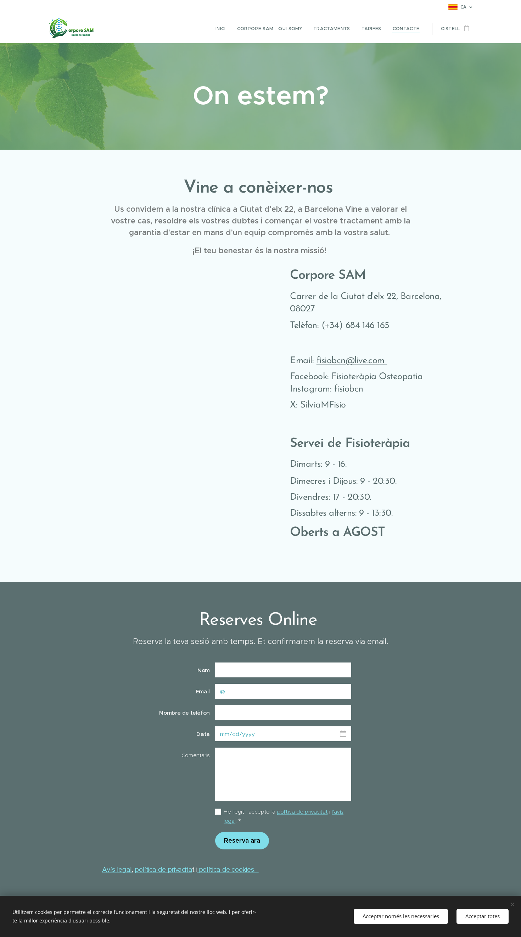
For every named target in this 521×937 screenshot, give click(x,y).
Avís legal (117, 869)
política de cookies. (228, 869)
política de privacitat (302, 811)
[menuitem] (222, 29)
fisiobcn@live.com (351, 361)
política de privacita (163, 869)
